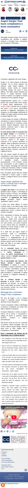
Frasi (15, 3)
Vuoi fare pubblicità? (6, 460)
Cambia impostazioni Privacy (10, 483)
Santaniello (23, 5)
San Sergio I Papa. (15, 136)
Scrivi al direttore (5, 458)
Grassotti (4, 5)
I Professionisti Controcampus (20, 14)
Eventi (23, 18)
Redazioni (4, 452)
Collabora (4, 455)
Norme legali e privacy (7, 466)
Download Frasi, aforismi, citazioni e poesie (14, 56)
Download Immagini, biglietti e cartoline (14, 49)
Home (2, 18)
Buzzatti (10, 5)
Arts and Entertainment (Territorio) (13, 18)
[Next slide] (27, 9)
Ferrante (16, 5)
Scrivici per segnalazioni (7, 462)
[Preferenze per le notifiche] (3, 485)
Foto (2, 468)
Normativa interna (6, 465)
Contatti (3, 453)
